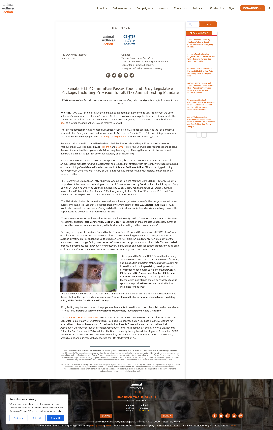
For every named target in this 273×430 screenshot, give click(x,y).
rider (62, 123)
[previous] (198, 135)
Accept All (55, 418)
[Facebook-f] (214, 415)
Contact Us (217, 8)
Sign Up (233, 8)
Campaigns (143, 8)
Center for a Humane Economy (81, 317)
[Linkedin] (240, 415)
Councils (179, 8)
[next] (204, 135)
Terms (108, 425)
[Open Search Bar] (269, 8)
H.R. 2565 (106, 147)
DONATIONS (250, 8)
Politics (197, 8)
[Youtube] (221, 415)
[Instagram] (227, 415)
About (100, 8)
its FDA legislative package (111, 136)
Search (207, 24)
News (162, 8)
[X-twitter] (234, 415)
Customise (18, 418)
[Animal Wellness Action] (8, 8)
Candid (232, 425)
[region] (37, 409)
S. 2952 (120, 147)
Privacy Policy (97, 425)
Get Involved (120, 8)
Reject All (37, 418)
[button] (107, 8)
